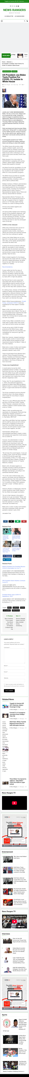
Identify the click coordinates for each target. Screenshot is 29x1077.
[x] (14, 6)
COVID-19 (15, 607)
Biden (9, 607)
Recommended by (7, 267)
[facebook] (10, 6)
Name (6, 665)
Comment (7, 647)
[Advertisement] (14, 37)
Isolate (22, 607)
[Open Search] (24, 21)
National (14, 71)
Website (6, 678)
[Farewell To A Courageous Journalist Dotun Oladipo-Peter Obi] (16, 56)
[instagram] (12, 6)
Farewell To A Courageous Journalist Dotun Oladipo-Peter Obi (13, 1)
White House (15, 610)
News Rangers (7, 84)
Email (6, 672)
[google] (16, 6)
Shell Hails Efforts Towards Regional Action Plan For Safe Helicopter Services (18, 723)
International (7, 71)
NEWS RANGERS (14, 10)
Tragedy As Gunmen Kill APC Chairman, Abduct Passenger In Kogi (17, 705)
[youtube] (18, 6)
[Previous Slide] (25, 1)
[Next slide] (27, 1)
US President (6, 610)
